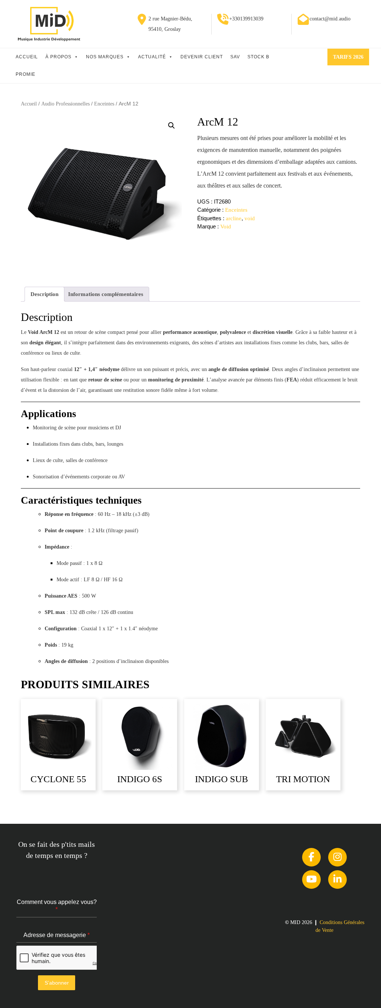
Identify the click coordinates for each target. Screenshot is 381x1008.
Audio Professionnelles (65, 104)
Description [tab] (44, 294)
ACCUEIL (27, 56)
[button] (171, 125)
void (249, 218)
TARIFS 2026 (351, 59)
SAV (235, 56)
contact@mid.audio (330, 19)
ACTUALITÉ (152, 56)
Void (225, 227)
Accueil (29, 104)
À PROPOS (58, 56)
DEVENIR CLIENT (201, 56)
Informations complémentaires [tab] (105, 294)
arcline (233, 218)
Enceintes (104, 104)
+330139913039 (246, 19)
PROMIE (25, 74)
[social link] (311, 857)
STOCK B (258, 56)
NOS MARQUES (105, 56)
